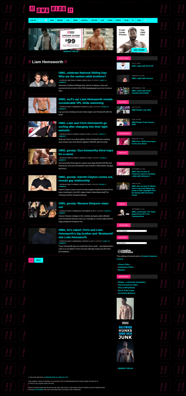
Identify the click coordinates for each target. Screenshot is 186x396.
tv (133, 20)
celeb (94, 20)
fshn (110, 20)
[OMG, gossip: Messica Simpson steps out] (42, 216)
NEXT (38, 260)
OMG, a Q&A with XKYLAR (142, 66)
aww (75, 20)
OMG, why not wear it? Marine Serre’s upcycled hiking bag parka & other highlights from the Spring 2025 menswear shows (144, 190)
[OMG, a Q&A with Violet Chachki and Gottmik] (123, 93)
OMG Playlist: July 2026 (141, 110)
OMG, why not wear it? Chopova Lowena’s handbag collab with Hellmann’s (143, 174)
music (60, 20)
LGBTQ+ (84, 20)
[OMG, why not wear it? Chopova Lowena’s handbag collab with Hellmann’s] (123, 174)
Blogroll (121, 270)
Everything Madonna (126, 293)
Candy (101, 80)
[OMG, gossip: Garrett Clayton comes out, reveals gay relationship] (42, 189)
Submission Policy (125, 267)
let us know (38, 389)
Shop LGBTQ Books (126, 288)
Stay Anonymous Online (128, 285)
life (102, 20)
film (126, 20)
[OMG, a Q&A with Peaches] (123, 81)
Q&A (52, 20)
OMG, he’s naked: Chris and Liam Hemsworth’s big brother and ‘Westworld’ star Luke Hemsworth (86, 233)
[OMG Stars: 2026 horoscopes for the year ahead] (123, 143)
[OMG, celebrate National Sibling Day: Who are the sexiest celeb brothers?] (42, 85)
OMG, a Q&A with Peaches (142, 78)
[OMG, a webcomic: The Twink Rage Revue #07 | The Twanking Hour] (123, 214)
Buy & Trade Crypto (126, 290)
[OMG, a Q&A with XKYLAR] (123, 68)
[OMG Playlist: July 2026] (123, 112)
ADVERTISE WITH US (50, 377)
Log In (33, 20)
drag (118, 20)
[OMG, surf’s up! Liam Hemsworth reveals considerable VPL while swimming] (42, 112)
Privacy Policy (124, 264)
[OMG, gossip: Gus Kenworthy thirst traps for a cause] (42, 163)
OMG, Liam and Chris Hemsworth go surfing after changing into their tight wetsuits (83, 126)
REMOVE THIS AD (71, 51)
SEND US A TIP (63, 377)
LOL (68, 20)
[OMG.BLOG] (51, 9)
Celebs (103, 107)
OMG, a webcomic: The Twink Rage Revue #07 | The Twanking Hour (144, 214)
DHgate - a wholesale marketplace (132, 282)
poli (139, 20)
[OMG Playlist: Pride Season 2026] (123, 124)
